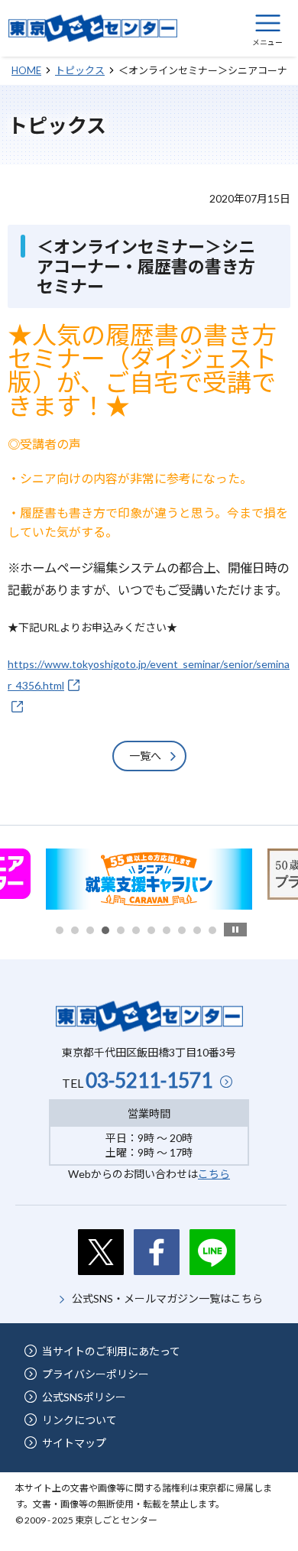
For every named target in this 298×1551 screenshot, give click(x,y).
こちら (214, 1173)
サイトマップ (74, 1442)
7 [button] (151, 930)
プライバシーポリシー (95, 1374)
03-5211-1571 (149, 1080)
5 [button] (121, 930)
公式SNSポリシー (84, 1396)
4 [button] (105, 930)
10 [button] (197, 930)
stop (235, 929)
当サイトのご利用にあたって (111, 1351)
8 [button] (166, 930)
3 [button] (90, 930)
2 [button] (75, 930)
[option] (149, 879)
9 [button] (182, 930)
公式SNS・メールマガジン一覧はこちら (167, 1298)
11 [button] (212, 930)
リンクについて (79, 1419)
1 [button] (59, 930)
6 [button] (136, 930)
